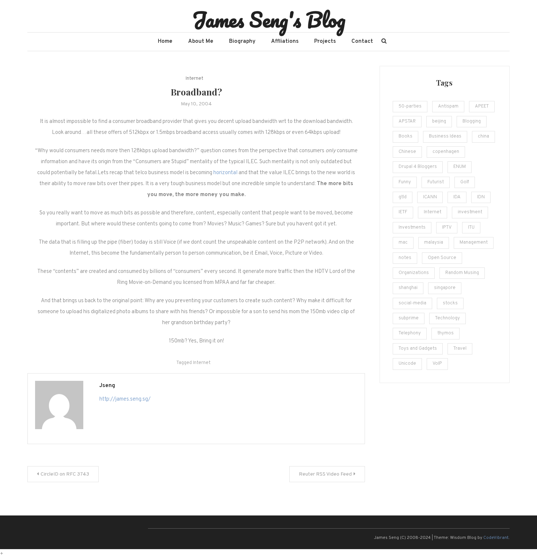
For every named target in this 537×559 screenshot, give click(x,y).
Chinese (407, 152)
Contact (362, 41)
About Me (200, 41)
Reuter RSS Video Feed (325, 474)
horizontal (225, 172)
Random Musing (462, 273)
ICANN (430, 197)
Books (405, 136)
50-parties (410, 106)
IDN (481, 197)
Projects (325, 41)
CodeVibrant (496, 538)
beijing (439, 121)
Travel (459, 349)
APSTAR (407, 121)
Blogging (471, 121)
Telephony (410, 333)
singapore (445, 288)
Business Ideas (445, 136)
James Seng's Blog (268, 19)
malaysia (433, 242)
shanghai (408, 288)
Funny (405, 182)
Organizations (414, 273)
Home (165, 41)
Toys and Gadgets (418, 349)
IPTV (447, 227)
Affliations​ (284, 41)
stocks (450, 303)
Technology (447, 318)
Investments (412, 227)
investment (470, 212)
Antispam (448, 106)
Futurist (435, 182)
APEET (482, 106)
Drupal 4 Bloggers (418, 167)
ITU (471, 227)
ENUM (459, 167)
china (483, 136)
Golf (464, 182)
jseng (107, 385)
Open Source (442, 258)
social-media (412, 303)
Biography (242, 41)
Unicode (407, 364)
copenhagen (446, 152)
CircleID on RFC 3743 (65, 474)
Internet (194, 79)
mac (403, 242)
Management (474, 242)
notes (405, 258)
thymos (445, 333)
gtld (403, 197)
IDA (457, 197)
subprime (409, 318)
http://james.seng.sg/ (125, 399)
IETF (403, 212)
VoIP (437, 364)
